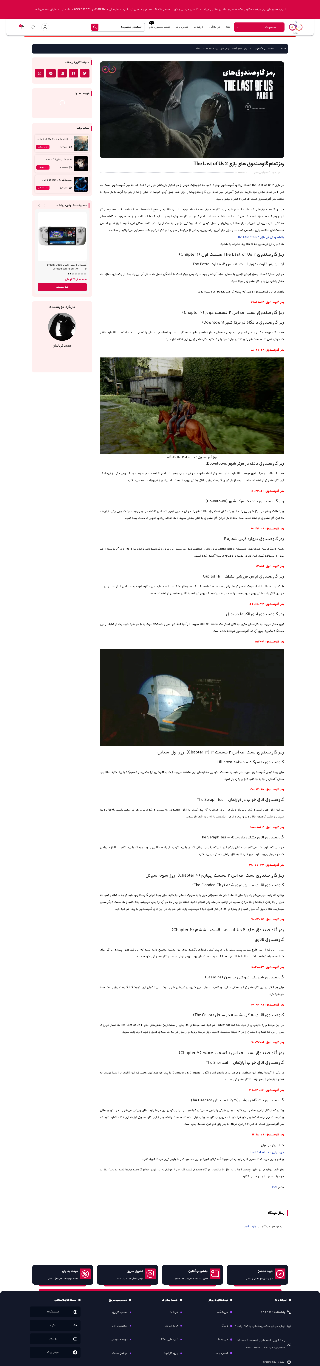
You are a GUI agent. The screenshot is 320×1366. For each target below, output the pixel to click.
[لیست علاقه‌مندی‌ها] (33, 27)
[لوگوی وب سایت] (295, 27)
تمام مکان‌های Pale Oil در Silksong (58, 161)
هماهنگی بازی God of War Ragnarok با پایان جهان (58, 181)
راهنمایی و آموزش (263, 49)
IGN (274, 1187)
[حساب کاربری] (45, 27)
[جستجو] (94, 27)
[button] (85, 73)
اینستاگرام (53, 1312)
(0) (69, 274)
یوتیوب (53, 1339)
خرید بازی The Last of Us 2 (267, 1152)
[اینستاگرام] (75, 1312)
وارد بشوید (249, 1227)
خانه (283, 49)
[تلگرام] (75, 1325)
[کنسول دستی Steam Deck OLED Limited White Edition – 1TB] (62, 236)
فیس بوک (53, 1352)
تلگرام (53, 1325)
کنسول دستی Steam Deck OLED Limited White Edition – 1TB (67, 267)
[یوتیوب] (75, 1339)
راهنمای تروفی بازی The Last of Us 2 (261, 237)
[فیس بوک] (75, 1352)
